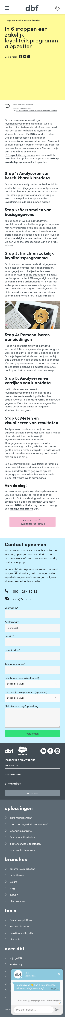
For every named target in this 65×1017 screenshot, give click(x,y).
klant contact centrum (22, 850)
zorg (12, 888)
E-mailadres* (12, 650)
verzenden (33, 733)
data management (21, 817)
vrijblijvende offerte (21, 508)
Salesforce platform (21, 920)
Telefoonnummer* (15, 664)
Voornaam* (11, 608)
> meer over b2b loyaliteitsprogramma (32, 521)
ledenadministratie (21, 830)
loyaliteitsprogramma (17, 123)
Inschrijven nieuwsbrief (20, 759)
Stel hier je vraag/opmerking (21, 706)
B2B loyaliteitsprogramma (20, 155)
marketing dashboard (44, 453)
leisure (13, 881)
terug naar (23, 105)
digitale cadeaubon (34, 274)
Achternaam (12, 622)
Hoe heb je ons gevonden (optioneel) (26, 692)
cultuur (14, 894)
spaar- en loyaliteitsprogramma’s (29, 824)
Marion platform (19, 926)
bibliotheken (17, 875)
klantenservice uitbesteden (25, 843)
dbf (16, 569)
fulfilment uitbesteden (22, 837)
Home (15, 108)
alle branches (17, 901)
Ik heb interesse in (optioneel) (22, 678)
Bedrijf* (9, 636)
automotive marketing (22, 868)
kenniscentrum (26, 108)
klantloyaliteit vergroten (18, 410)
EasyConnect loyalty (21, 932)
